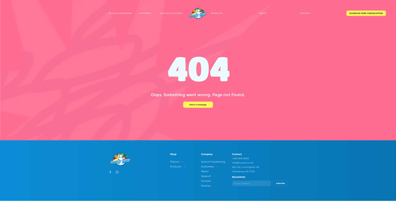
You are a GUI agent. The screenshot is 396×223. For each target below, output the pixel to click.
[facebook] (110, 172)
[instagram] (117, 172)
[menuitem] (120, 13)
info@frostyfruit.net (242, 162)
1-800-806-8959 (240, 158)
